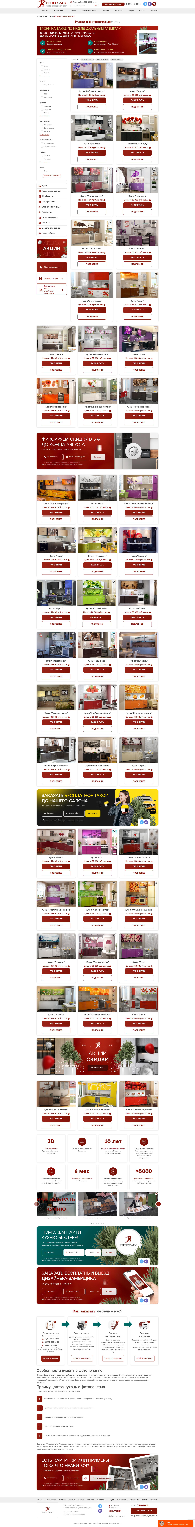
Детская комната (50, 217)
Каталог (73, 11)
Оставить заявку (50, 1358)
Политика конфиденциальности (85, 1523)
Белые (46, 66)
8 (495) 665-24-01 (133, 1)
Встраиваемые (49, 143)
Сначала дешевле (102, 59)
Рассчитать (92, 100)
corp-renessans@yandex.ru (144, 1516)
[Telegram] (145, 4)
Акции (131, 11)
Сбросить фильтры (51, 176)
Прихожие (47, 212)
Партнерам (134, 1500)
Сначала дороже (116, 59)
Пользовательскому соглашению (73, 464)
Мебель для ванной (51, 228)
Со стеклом (48, 97)
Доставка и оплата (89, 11)
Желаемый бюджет (77, 457)
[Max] (150, 4)
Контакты (154, 11)
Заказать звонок (113, 4)
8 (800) (139, 1505)
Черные (46, 73)
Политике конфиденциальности (53, 464)
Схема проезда (115, 1511)
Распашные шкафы (51, 191)
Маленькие (47, 159)
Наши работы (48, 233)
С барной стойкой (50, 146)
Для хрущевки (49, 128)
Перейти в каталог (144, 1358)
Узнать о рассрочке (113, 1358)
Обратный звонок (144, 1511)
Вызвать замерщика (82, 1358)
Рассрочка (119, 11)
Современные (49, 85)
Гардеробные (48, 202)
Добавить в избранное (117, 1516)
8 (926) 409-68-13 (133, 7)
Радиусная (47, 106)
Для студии (47, 125)
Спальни (46, 223)
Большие (47, 156)
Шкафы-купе (48, 196)
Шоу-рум (106, 11)
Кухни (49, 16)
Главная (45, 11)
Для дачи (47, 131)
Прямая (46, 113)
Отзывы (142, 11)
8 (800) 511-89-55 (133, 4)
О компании (58, 11)
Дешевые (47, 171)
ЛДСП (46, 94)
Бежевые (47, 69)
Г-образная (47, 109)
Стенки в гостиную (51, 207)
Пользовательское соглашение (109, 1523)
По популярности (87, 59)
